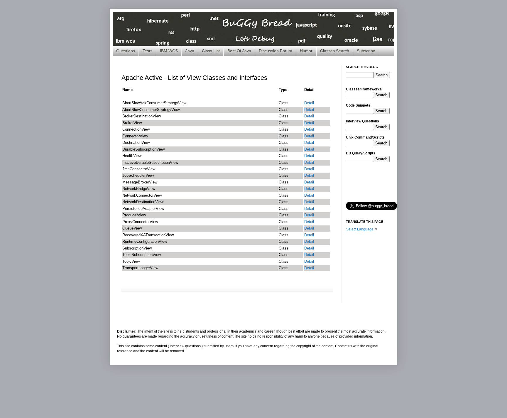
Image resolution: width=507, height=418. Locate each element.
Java (189, 50)
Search (381, 95)
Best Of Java (239, 50)
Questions (125, 50)
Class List (211, 50)
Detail (309, 103)
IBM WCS (169, 50)
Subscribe (366, 50)
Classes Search (334, 50)
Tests (147, 50)
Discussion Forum (275, 50)
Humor (306, 50)
